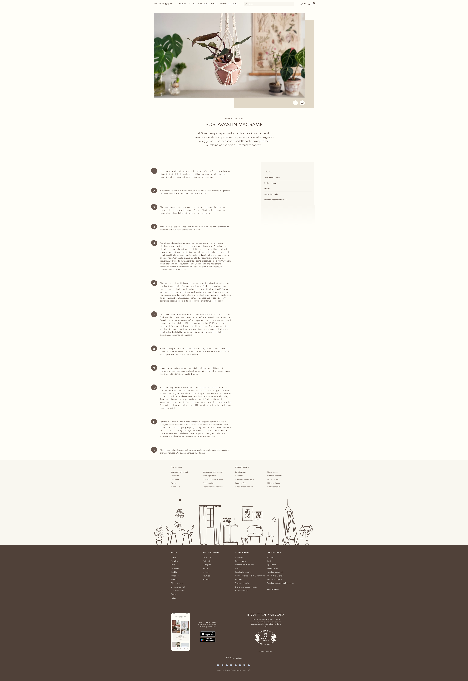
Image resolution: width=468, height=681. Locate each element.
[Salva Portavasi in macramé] (295, 102)
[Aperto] (229, 55)
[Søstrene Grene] (163, 4)
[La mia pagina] (305, 3)
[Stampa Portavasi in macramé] (302, 102)
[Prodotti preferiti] (309, 3)
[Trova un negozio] (301, 3)
